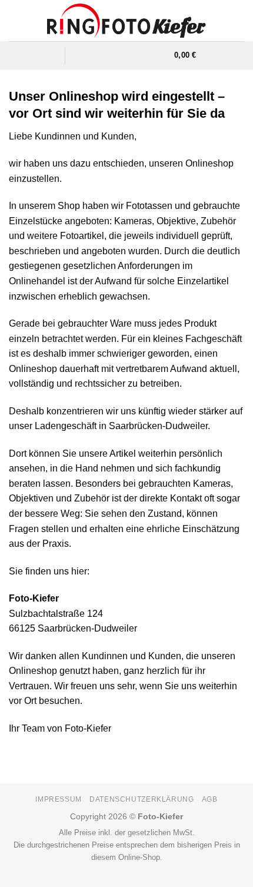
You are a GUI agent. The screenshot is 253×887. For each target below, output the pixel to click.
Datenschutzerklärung (141, 799)
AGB (210, 799)
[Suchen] (161, 55)
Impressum (58, 799)
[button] (49, 55)
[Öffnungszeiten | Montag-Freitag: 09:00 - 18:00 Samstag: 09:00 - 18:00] (121, 56)
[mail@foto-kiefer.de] (101, 56)
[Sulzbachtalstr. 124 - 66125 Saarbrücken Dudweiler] (80, 56)
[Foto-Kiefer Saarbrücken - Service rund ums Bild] (127, 20)
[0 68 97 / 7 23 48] (142, 56)
